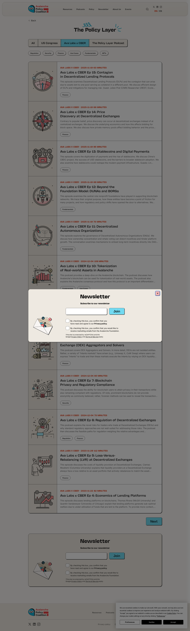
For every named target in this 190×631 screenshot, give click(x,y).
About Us (117, 9)
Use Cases (74, 53)
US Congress (49, 42)
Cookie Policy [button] (171, 613)
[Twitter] (154, 7)
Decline (151, 622)
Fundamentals (90, 53)
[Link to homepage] (38, 9)
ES (160, 11)
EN (155, 11)
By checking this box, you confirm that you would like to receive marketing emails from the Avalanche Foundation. (94, 574)
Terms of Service (92, 581)
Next (154, 521)
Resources (67, 9)
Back (33, 20)
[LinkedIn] (157, 7)
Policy (91, 9)
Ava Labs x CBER (75, 42)
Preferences (130, 622)
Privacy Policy (76, 581)
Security (48, 53)
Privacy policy (100, 568)
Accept (173, 622)
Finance (61, 53)
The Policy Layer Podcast (108, 42)
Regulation (34, 53)
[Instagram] (161, 7)
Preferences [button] (161, 616)
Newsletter (103, 9)
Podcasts (80, 9)
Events (128, 9)
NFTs (104, 53)
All (33, 42)
